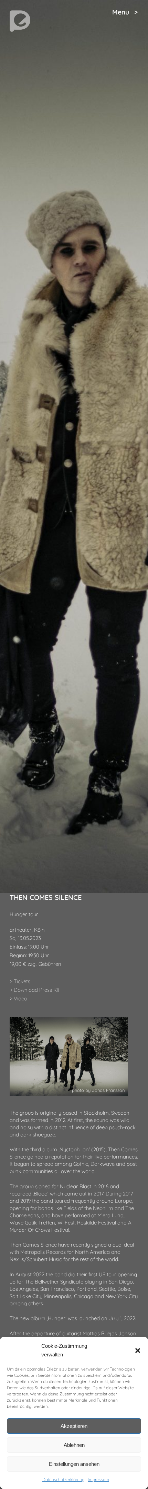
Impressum (98, 1479)
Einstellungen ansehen (74, 1464)
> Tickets (20, 981)
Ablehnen (74, 1445)
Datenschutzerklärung (63, 1479)
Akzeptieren (74, 1426)
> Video (18, 998)
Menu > (125, 12)
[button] (137, 1350)
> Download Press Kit (35, 990)
